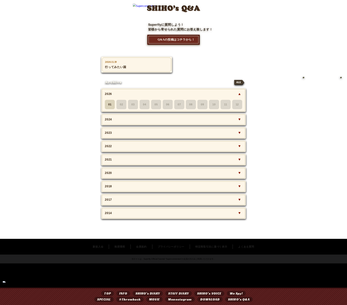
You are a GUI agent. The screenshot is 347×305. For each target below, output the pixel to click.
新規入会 (98, 246)
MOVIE (154, 299)
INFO (123, 293)
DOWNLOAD (210, 299)
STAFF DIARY (178, 293)
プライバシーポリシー (171, 246)
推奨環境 (119, 246)
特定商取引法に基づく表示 (211, 246)
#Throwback (130, 299)
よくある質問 (246, 246)
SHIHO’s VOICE (209, 293)
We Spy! (236, 293)
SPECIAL (104, 299)
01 (110, 104)
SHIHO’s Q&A (239, 299)
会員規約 (141, 246)
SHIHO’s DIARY (148, 293)
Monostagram (180, 299)
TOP (107, 293)
